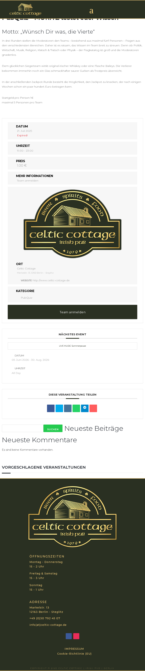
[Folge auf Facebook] (69, 636)
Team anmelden (27, 180)
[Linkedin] (68, 408)
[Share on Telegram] (85, 408)
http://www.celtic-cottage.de (51, 280)
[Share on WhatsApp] (76, 408)
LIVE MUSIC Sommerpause (72, 346)
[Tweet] (59, 408)
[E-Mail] (93, 408)
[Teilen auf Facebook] (51, 408)
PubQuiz (26, 297)
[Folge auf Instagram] (76, 636)
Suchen (53, 429)
